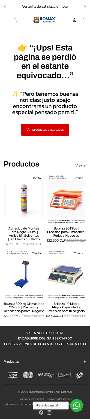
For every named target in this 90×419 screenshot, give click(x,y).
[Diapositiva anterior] (5, 6)
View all (80, 165)
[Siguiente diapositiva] (85, 6)
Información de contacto (20, 404)
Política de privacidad (31, 399)
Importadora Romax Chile (44, 392)
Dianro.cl (66, 392)
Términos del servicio (59, 399)
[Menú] (5, 20)
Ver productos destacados (45, 129)
